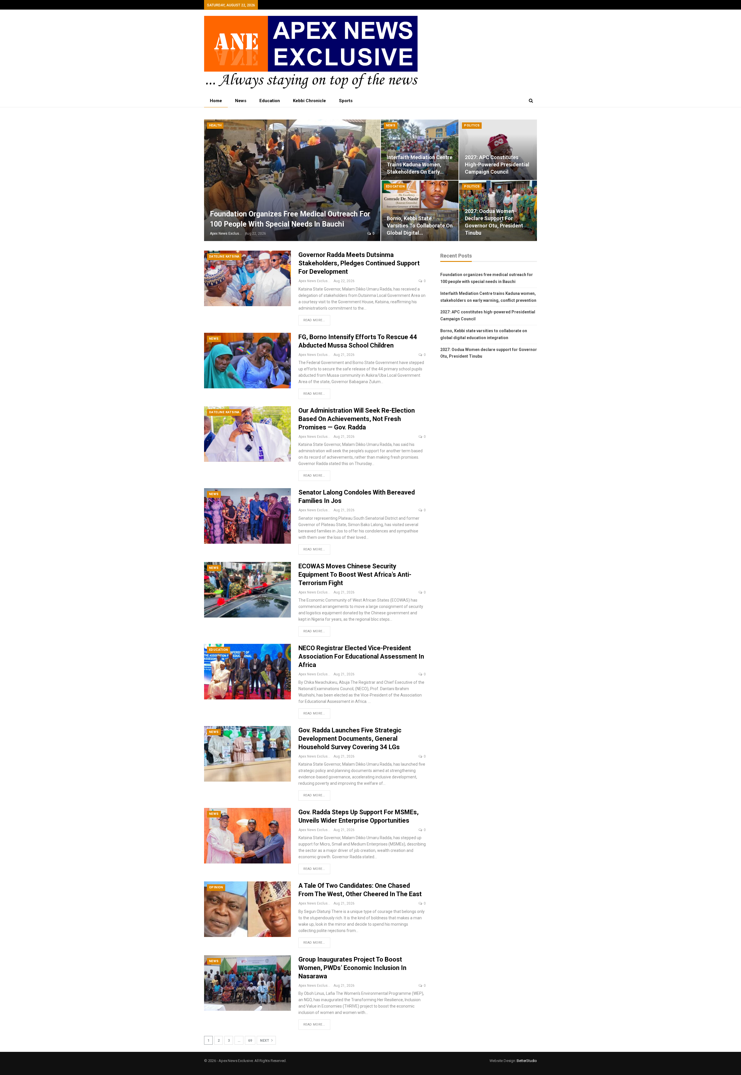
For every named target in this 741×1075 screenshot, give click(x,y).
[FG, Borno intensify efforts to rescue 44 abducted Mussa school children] (247, 360)
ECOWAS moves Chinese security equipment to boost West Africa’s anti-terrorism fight (354, 575)
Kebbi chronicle (309, 100)
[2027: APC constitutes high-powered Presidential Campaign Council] (498, 149)
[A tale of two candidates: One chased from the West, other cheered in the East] (247, 909)
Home (216, 100)
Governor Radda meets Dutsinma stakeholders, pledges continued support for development (359, 263)
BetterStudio (527, 1061)
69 (250, 1041)
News (240, 100)
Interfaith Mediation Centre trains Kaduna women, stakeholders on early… (419, 164)
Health (215, 125)
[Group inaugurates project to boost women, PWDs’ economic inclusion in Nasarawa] (247, 983)
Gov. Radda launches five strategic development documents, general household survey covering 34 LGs (349, 739)
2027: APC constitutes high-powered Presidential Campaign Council (497, 164)
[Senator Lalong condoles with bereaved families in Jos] (247, 516)
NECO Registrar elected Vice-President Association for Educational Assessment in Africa (361, 656)
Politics (472, 125)
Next (265, 1041)
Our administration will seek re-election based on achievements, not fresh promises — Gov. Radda (356, 419)
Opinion (216, 887)
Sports (346, 100)
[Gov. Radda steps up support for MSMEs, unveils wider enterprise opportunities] (247, 835)
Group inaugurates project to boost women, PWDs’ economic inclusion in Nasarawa (352, 968)
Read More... (314, 320)
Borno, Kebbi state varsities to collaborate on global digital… (420, 225)
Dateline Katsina (224, 256)
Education (269, 100)
